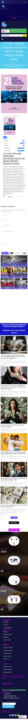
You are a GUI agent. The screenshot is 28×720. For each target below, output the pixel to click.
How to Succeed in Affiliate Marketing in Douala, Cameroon (13, 425)
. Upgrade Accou (6, 656)
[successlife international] (3, 2)
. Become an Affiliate (7, 647)
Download (5, 137)
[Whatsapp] (18, 715)
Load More (14, 517)
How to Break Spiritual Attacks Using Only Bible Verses (7, 269)
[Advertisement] (14, 304)
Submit (5, 243)
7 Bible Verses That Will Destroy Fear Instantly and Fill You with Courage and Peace (7, 279)
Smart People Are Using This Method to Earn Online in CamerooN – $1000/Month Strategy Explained (13, 387)
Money (20, 288)
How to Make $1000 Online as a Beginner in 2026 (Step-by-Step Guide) (14, 479)
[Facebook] (10, 715)
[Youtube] (15, 715)
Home (13, 63)
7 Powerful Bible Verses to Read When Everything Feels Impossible (14, 259)
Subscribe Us (8, 706)
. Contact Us (5, 624)
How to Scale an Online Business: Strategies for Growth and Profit (14, 505)
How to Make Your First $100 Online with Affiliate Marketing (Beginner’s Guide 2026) (14, 452)
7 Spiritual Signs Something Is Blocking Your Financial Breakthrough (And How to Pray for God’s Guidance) (21, 278)
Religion (3, 257)
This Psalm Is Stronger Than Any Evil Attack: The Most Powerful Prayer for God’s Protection (21, 268)
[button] (14, 12)
